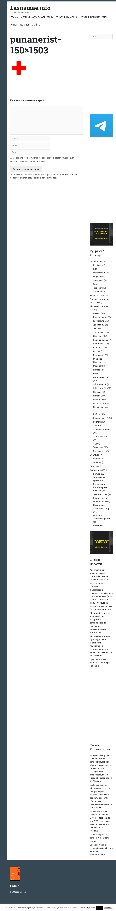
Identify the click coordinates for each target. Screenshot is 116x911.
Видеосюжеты (100, 317)
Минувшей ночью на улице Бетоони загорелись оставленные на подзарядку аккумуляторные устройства (100, 623)
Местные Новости (30, 17)
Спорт (96, 425)
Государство (99, 321)
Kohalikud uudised (98, 261)
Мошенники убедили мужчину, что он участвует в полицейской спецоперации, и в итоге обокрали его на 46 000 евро (101, 646)
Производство (100, 403)
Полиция (97, 525)
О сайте (36, 24)
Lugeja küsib (99, 276)
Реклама (97, 422)
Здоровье (98, 332)
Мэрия (96, 366)
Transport (98, 288)
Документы (99, 324)
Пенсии (96, 392)
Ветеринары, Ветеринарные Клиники (100, 487)
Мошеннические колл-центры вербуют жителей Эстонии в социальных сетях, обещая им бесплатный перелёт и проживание (101, 798)
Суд (95, 443)
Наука (96, 373)
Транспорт (25, 24)
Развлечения (99, 418)
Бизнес (96, 313)
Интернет (97, 336)
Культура (97, 347)
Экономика (98, 451)
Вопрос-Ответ (97, 295)
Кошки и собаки (101, 340)
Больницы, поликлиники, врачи (99, 477)
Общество (98, 388)
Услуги (96, 462)
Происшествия (100, 407)
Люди (96, 351)
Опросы (94, 466)
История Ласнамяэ (90, 17)
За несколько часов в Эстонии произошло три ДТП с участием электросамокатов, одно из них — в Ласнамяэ (100, 821)
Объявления (48, 17)
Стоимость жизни (102, 429)
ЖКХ (95, 328)
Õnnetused (98, 280)
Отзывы (74, 17)
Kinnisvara (98, 265)
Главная (15, 17)
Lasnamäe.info (30, 7)
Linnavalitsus (99, 272)
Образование (99, 384)
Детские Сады (100, 494)
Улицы (14, 24)
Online (18, 892)
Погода (96, 395)
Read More (108, 908)
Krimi (95, 269)
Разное (96, 458)
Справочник (62, 17)
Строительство (100, 436)
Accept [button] (99, 908)
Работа (96, 414)
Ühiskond (97, 291)
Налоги (96, 369)
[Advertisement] (51, 86)
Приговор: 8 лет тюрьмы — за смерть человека (100, 662)
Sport (95, 284)
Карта (105, 17)
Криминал (98, 343)
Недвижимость (100, 377)
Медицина (98, 355)
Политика (98, 399)
